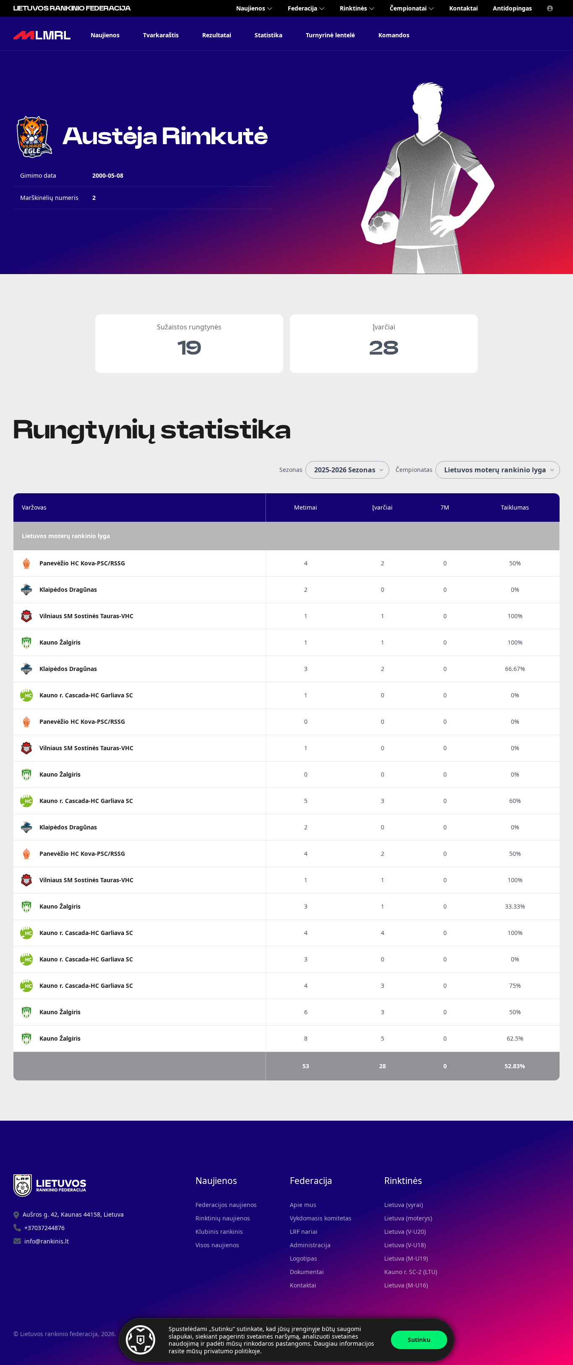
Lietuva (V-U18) (405, 1245)
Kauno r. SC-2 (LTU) (410, 1272)
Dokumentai (307, 1272)
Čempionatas (414, 470)
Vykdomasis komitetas (321, 1218)
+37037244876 (44, 1228)
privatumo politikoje (232, 1351)
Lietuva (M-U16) (406, 1285)
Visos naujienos (217, 1245)
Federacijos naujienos (226, 1205)
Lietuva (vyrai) (403, 1205)
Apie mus (303, 1205)
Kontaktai (463, 8)
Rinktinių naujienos (222, 1218)
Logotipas (303, 1258)
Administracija (310, 1245)
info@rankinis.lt (46, 1241)
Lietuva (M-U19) (406, 1258)
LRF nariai (304, 1231)
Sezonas (290, 470)
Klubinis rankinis (219, 1231)
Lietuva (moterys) (408, 1218)
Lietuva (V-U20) (405, 1231)
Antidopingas (512, 8)
